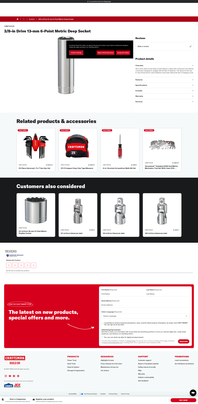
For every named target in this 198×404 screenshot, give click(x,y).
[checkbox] (102, 324)
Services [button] (139, 102)
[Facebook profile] (14, 376)
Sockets (32, 19)
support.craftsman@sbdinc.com (112, 342)
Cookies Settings (76, 52)
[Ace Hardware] (17, 385)
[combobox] (145, 316)
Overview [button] (139, 65)
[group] (16, 400)
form (165, 341)
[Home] (17, 19)
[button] (164, 44)
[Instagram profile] (5, 376)
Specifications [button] (141, 85)
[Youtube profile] (10, 376)
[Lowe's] (8, 385)
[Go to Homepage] (15, 359)
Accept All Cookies (123, 52)
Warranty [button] (139, 96)
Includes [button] (138, 91)
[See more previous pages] (23, 19)
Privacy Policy (131, 341)
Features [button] (139, 80)
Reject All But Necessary (106, 52)
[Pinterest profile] (18, 376)
